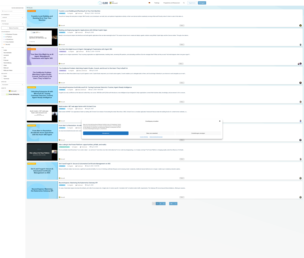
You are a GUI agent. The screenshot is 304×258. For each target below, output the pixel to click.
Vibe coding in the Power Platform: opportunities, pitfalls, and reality (82, 144)
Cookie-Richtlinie (144, 136)
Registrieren (192, 3)
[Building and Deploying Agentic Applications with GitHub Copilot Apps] (42, 37)
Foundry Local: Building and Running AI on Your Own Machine (79, 11)
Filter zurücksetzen (17, 8)
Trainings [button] (156, 3)
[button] (220, 121)
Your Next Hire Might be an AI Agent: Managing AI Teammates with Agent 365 (85, 49)
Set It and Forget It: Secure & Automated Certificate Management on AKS (84, 164)
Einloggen (202, 3)
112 (171, 203)
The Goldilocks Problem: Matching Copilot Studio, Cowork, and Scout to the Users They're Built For (93, 68)
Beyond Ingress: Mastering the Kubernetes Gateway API (78, 183)
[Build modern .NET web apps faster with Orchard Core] (42, 113)
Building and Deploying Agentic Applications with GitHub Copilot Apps (83, 30)
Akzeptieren (105, 133)
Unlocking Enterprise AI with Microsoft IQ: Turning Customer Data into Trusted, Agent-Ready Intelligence (95, 87)
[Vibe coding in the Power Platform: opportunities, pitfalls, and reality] (42, 152)
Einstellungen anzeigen (198, 133)
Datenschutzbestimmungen (156, 136)
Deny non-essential (152, 133)
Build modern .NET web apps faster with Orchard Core (77, 106)
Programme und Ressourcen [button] (171, 3)
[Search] (183, 2)
